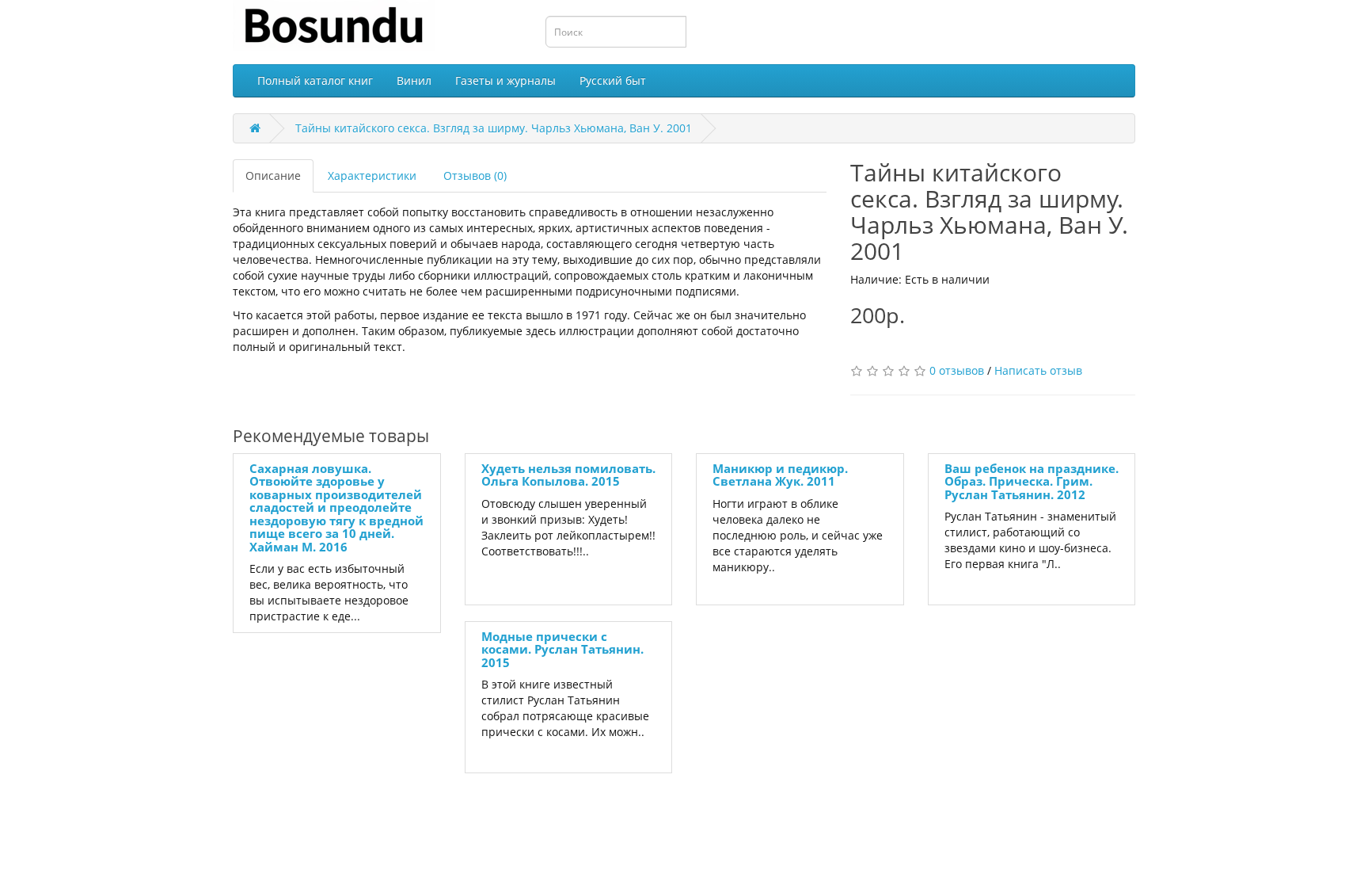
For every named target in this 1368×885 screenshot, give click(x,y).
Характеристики (372, 175)
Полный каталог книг (315, 80)
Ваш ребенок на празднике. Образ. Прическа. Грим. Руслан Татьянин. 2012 (1031, 481)
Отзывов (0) (475, 175)
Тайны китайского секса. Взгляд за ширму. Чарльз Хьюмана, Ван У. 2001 (493, 127)
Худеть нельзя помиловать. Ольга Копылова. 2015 (568, 475)
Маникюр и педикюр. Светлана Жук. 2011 (780, 475)
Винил (414, 80)
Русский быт (613, 80)
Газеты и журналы (505, 80)
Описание (273, 175)
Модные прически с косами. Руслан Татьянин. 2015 (562, 649)
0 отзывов (956, 370)
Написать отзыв (1038, 370)
